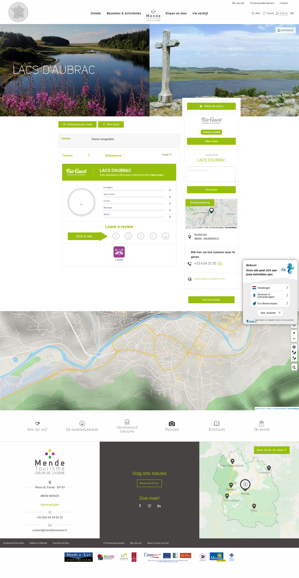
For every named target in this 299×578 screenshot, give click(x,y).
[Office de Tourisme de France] (231, 557)
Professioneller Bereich (262, 3)
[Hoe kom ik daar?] (18, 21)
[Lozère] (124, 557)
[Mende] (217, 557)
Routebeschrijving (200, 202)
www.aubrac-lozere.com (209, 278)
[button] (282, 13)
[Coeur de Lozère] (106, 557)
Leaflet (257, 408)
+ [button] (294, 333)
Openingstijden (49, 504)
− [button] (294, 339)
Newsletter (149, 483)
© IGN (268, 408)
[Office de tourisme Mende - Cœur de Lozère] (153, 15)
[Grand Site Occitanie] (134, 557)
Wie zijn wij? (238, 3)
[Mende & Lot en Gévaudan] (78, 557)
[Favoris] (268, 13)
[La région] (167, 557)
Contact (284, 3)
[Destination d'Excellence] (202, 557)
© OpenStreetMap (279, 408)
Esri (262, 408)
